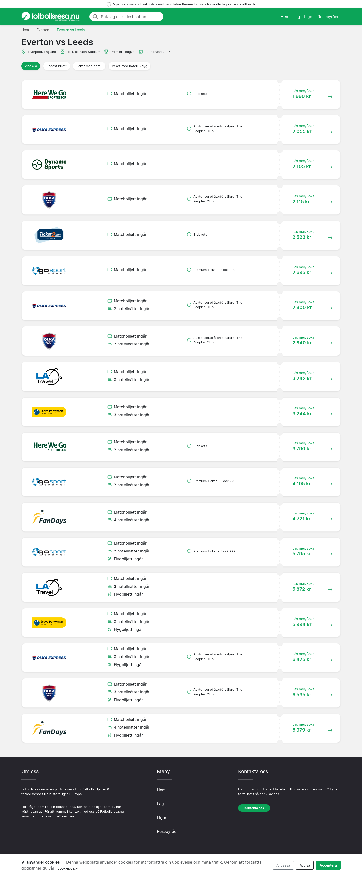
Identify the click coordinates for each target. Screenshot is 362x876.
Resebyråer (328, 16)
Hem (285, 16)
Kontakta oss (254, 808)
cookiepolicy (68, 868)
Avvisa (305, 865)
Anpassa (283, 865)
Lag (296, 16)
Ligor (309, 16)
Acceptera (328, 865)
